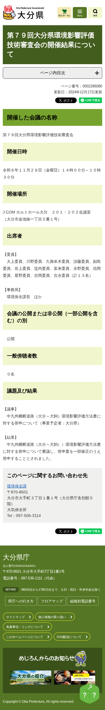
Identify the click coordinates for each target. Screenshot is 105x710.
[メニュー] (80, 12)
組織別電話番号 (82, 601)
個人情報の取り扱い (52, 617)
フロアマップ (52, 601)
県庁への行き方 (21, 601)
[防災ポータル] (64, 12)
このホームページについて (24, 637)
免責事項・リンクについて (24, 626)
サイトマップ (15, 617)
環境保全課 (17, 486)
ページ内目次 (52, 72)
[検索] (95, 12)
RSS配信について (69, 637)
